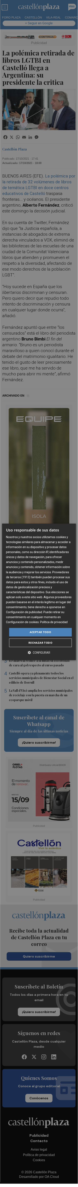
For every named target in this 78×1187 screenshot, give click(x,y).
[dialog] (39, 592)
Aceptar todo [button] (40, 632)
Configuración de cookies (22, 622)
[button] (39, 652)
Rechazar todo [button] (40, 643)
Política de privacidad (54, 622)
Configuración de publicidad (24, 612)
